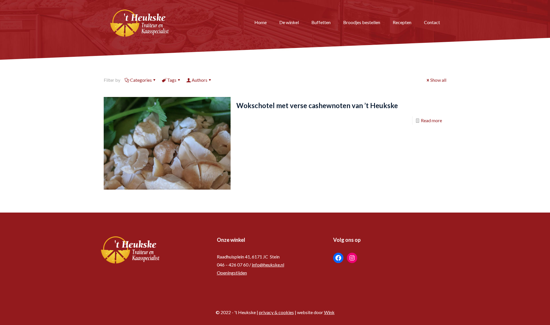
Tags (171, 80)
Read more (431, 120)
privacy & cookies (276, 312)
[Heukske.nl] (139, 22)
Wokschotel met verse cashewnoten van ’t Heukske (317, 105)
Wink (329, 312)
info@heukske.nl (268, 264)
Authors (199, 80)
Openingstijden (232, 272)
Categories (141, 80)
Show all (438, 80)
